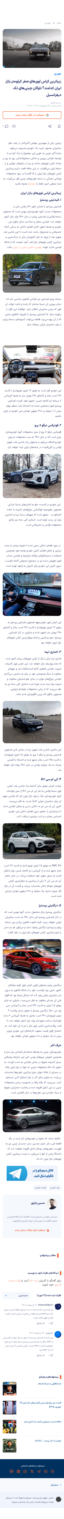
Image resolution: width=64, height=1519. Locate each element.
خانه (59, 23)
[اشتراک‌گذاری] (50, 126)
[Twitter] (32, 1471)
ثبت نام (34, 1281)
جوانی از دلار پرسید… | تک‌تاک (48, 1441)
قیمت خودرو (40, 1187)
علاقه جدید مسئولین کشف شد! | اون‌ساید (42, 1422)
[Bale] (11, 1471)
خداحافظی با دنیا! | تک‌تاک (49, 1384)
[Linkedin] (45, 1471)
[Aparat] (18, 1471)
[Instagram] (52, 1471)
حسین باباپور (56, 102)
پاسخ (39, 1323)
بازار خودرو (55, 1187)
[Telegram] (39, 1471)
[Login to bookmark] (59, 126)
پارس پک (29, 1502)
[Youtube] (25, 1471)
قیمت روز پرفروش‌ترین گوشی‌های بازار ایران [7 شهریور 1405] (40, 1405)
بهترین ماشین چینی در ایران (27, 247)
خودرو (48, 23)
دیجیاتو (31, 184)
